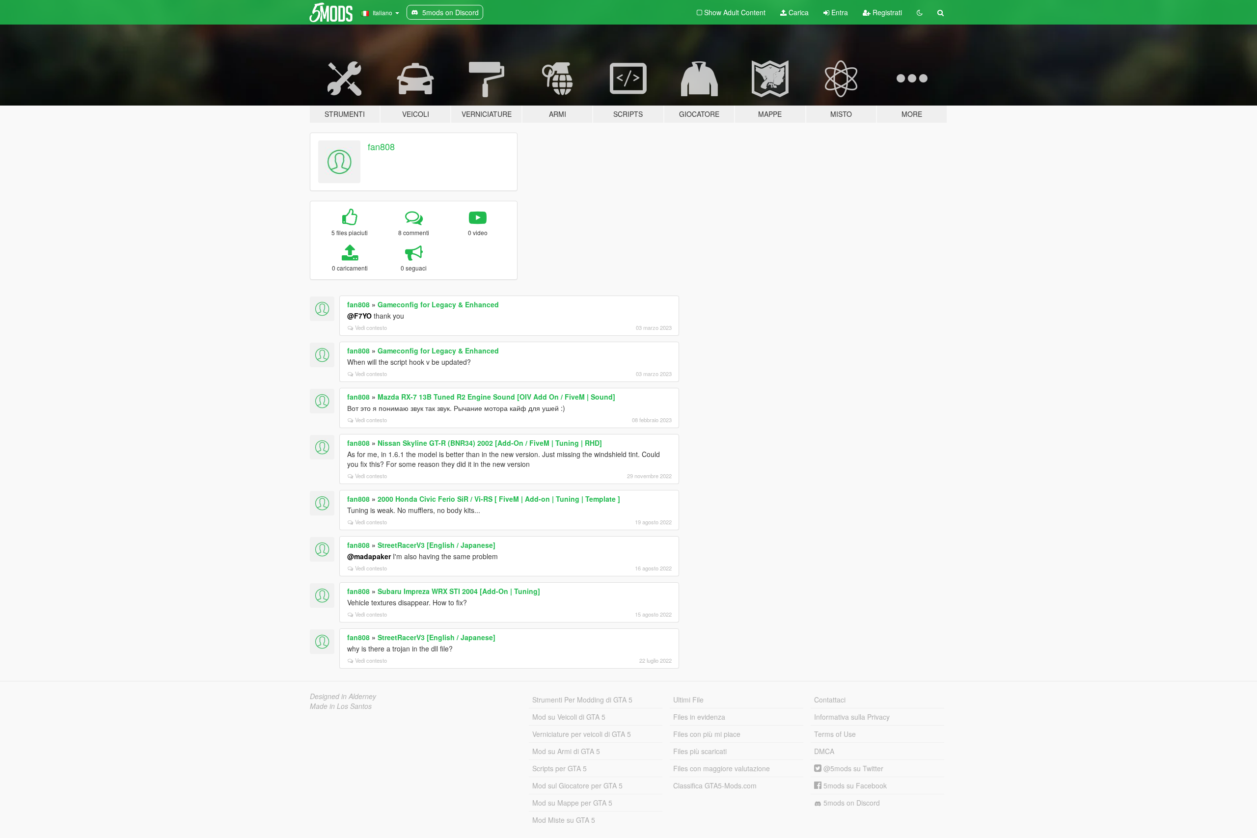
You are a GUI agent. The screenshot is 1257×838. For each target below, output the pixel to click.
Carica (798, 12)
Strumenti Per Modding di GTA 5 (582, 699)
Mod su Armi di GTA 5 (566, 751)
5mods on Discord (850, 803)
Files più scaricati (700, 751)
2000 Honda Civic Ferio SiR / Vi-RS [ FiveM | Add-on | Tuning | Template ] (499, 499)
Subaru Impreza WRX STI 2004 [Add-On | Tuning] (459, 591)
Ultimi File (688, 699)
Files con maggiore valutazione (721, 768)
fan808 (381, 146)
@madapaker (369, 556)
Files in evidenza (699, 717)
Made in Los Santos (341, 706)
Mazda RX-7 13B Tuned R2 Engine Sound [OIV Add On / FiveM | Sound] (496, 397)
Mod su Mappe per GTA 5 (572, 803)
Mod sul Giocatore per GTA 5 (577, 785)
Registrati (886, 12)
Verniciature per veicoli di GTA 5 (581, 734)
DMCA (824, 751)
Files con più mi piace (706, 734)
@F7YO (359, 316)
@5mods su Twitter (852, 768)
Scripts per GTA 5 (559, 768)
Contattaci (830, 699)
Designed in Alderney (343, 696)
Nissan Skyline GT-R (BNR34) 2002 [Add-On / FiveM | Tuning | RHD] (490, 443)
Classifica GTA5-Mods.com (715, 785)
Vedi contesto (371, 327)
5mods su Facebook (854, 785)
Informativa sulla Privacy (852, 717)
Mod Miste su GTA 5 (563, 820)
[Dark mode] (919, 12)
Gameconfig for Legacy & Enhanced (438, 304)
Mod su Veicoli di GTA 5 (568, 717)
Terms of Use (835, 734)
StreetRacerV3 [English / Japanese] (436, 545)
